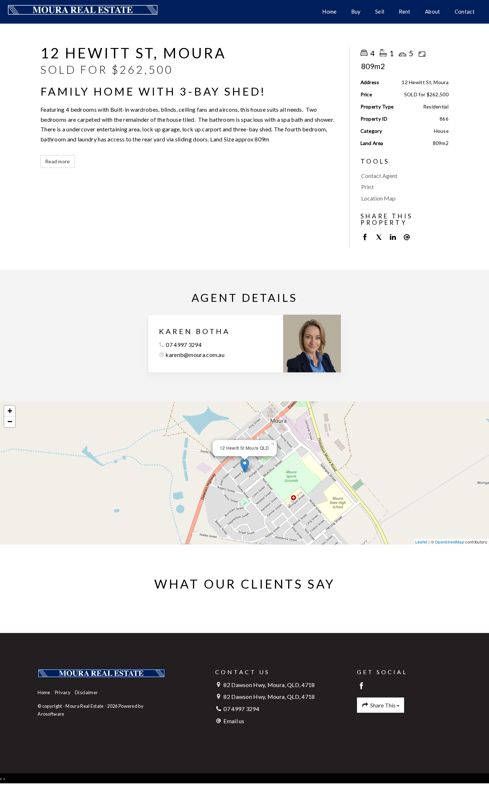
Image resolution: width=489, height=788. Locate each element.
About (432, 11)
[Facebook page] (362, 686)
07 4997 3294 (184, 344)
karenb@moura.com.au (194, 354)
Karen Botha (194, 331)
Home (329, 11)
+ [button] (10, 410)
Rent (405, 11)
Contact (465, 11)
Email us (233, 720)
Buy (356, 11)
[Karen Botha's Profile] (312, 343)
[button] (403, 187)
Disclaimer (86, 692)
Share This (383, 705)
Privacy (63, 692)
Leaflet (421, 542)
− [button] (10, 421)
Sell (379, 11)
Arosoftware (51, 714)
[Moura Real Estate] (82, 8)
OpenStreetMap (449, 542)
